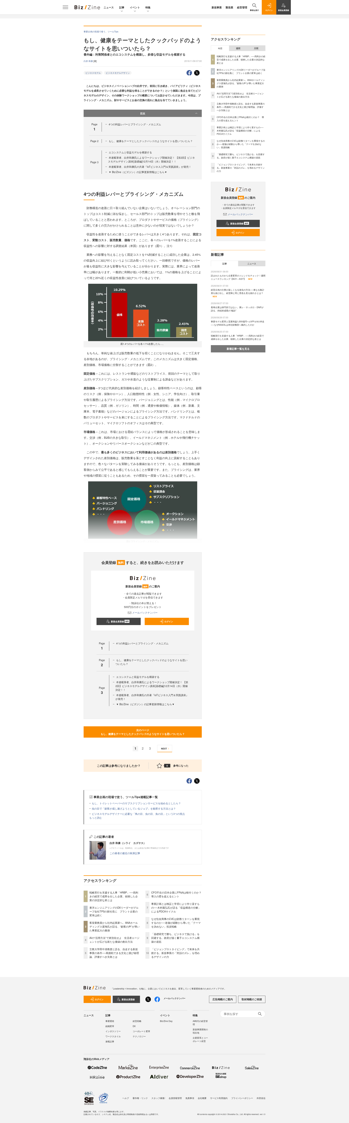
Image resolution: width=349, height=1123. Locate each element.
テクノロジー (139, 1036)
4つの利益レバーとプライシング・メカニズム (135, 124)
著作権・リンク (140, 1098)
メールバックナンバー (145, 612)
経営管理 (242, 7)
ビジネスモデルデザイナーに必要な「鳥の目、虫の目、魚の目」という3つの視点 (138, 814)
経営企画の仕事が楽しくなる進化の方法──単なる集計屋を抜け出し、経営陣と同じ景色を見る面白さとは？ (237, 291)
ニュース (109, 7)
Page (94, 141)
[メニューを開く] (65, 7)
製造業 (229, 7)
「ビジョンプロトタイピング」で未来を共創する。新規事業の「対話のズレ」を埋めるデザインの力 (175, 953)
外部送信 (261, 1098)
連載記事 (109, 1041)
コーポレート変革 (141, 1031)
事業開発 (109, 1020)
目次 (142, 113)
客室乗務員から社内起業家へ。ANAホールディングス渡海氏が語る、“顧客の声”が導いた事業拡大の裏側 (114, 926)
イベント (135, 7)
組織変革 (109, 1026)
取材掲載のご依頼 (252, 999)
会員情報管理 (175, 1098)
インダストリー (113, 1031)
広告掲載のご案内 (222, 999)
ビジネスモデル (93, 72)
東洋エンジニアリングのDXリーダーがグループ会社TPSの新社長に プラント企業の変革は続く (114, 911)
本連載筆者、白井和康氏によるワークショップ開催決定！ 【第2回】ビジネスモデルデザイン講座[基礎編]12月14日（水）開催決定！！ (151, 159)
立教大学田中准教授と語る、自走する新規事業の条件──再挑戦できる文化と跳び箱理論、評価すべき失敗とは (114, 953)
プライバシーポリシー (242, 1098)
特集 (148, 7)
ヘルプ (125, 1098)
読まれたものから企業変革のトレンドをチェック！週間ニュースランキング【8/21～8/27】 (238, 277)
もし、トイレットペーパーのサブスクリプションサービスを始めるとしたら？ (136, 803)
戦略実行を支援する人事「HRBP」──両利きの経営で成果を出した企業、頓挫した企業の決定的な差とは (113, 896)
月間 (256, 48)
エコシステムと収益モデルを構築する (130, 152)
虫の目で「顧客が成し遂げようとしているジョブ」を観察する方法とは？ (134, 808)
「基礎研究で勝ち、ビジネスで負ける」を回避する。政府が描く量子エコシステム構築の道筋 (175, 937)
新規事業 (217, 7)
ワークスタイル (113, 1036)
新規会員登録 (120, 621)
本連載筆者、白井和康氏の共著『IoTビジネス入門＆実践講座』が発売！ (150, 166)
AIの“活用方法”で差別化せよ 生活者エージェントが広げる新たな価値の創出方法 (114, 939)
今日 (220, 48)
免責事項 (189, 1098)
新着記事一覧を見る (238, 348)
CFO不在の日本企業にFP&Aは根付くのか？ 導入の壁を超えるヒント (177, 894)
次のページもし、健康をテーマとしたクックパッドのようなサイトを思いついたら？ (143, 732)
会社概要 (202, 1098)
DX (134, 1026)
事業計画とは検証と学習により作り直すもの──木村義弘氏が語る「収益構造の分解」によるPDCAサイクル (176, 907)
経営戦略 (137, 1020)
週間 (238, 48)
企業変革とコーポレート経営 (200, 1039)
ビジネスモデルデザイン (118, 72)
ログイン (168, 621)
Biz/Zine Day (166, 1020)
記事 (121, 7)
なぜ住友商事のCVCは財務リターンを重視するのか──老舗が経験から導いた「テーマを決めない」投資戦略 (176, 922)
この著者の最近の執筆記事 (125, 853)
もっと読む (95, 817)
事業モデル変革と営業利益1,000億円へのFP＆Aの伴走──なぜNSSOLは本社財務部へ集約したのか (237, 323)
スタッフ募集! (158, 1098)
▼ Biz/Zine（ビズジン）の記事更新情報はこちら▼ (138, 172)
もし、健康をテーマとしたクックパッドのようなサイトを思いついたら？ (151, 141)
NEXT (164, 748)
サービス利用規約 (219, 1098)
